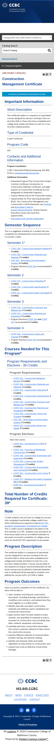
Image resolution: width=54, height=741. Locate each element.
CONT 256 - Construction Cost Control (30, 473)
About (9, 695)
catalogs (11, 731)
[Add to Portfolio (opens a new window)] (43, 74)
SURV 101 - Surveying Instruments (28, 485)
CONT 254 (31, 340)
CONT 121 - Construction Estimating (27, 281)
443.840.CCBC (27, 688)
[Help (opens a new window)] (50, 74)
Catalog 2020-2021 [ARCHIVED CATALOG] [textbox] (22, 38)
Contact (34, 699)
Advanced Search (9, 59)
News (18, 695)
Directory (42, 695)
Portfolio (47, 204)
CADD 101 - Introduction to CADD (29, 444)
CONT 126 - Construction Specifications (29, 287)
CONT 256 (32, 319)
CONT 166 (31, 266)
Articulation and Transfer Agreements (27, 219)
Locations (20, 699)
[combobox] (27, 37)
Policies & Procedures (28, 725)
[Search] (49, 50)
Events (28, 695)
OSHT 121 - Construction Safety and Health (30, 293)
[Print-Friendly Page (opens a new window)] (47, 74)
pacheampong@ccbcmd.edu (27, 173)
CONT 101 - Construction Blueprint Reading (30, 249)
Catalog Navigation (13, 66)
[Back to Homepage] (14, 9)
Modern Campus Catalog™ (33, 739)
